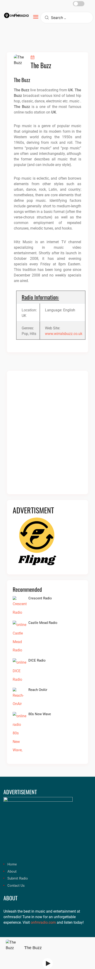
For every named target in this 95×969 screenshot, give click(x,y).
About (12, 871)
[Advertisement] (47, 435)
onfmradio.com (43, 922)
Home (12, 864)
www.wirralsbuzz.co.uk (63, 333)
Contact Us (16, 885)
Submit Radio (17, 878)
